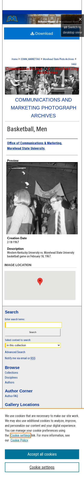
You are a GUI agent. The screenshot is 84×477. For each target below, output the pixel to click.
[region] (42, 442)
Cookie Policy (19, 440)
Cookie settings (20, 435)
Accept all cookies (42, 454)
